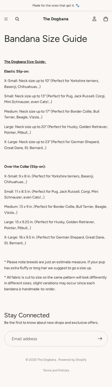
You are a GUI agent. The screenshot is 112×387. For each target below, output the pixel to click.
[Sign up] (100, 338)
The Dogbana (47, 360)
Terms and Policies (56, 370)
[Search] (17, 19)
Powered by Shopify (72, 360)
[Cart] (105, 19)
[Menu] (6, 19)
